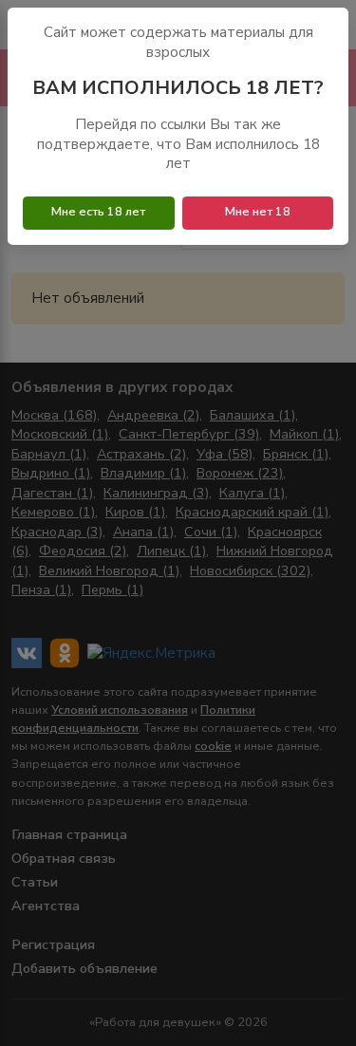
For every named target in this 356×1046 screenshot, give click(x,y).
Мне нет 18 (257, 211)
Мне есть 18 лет (98, 211)
